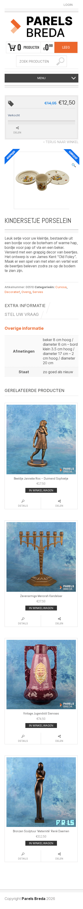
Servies (38, 292)
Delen (59, 505)
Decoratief (12, 292)
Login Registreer (68, 5)
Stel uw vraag (22, 314)
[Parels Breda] (41, 26)
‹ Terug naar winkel (60, 142)
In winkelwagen (41, 490)
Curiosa (61, 287)
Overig (26, 292)
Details (23, 505)
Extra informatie (25, 305)
